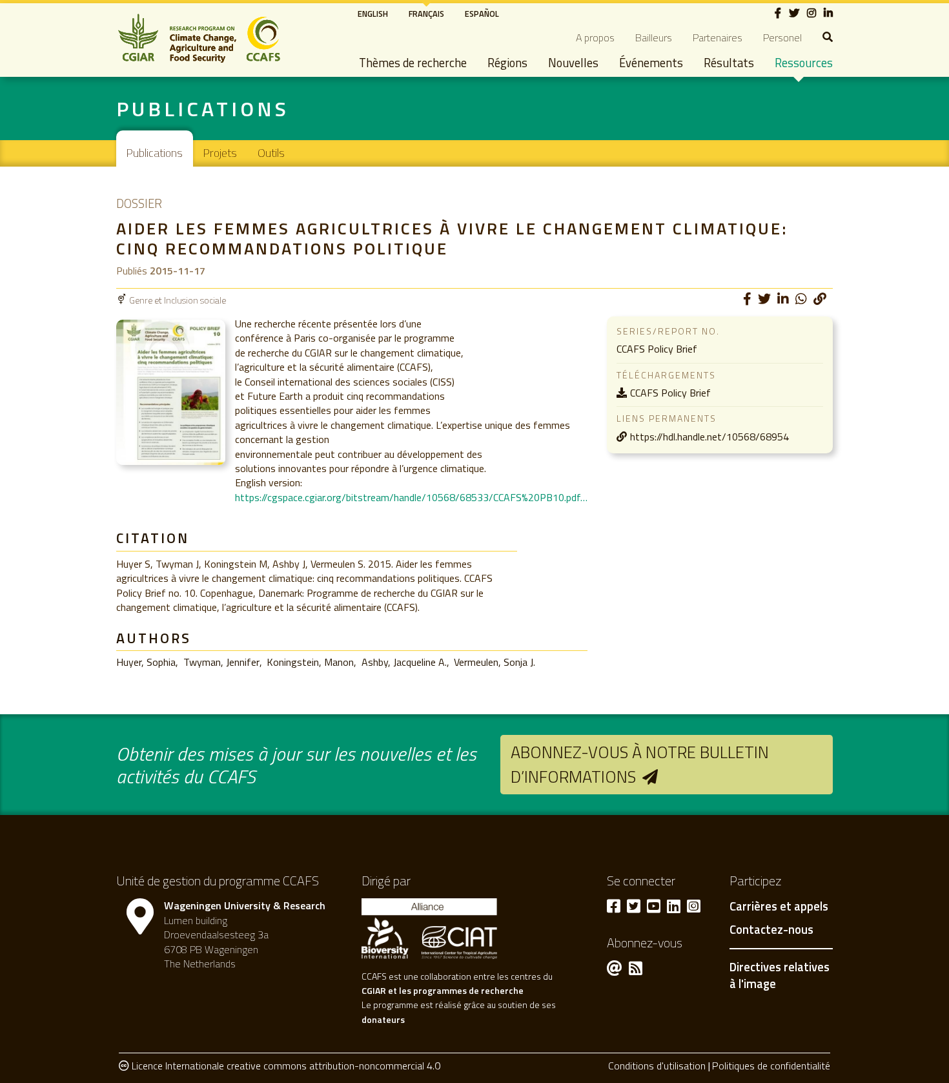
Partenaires (717, 37)
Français (426, 13)
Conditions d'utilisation (657, 1065)
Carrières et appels (779, 906)
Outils (271, 152)
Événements (651, 63)
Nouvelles (573, 63)
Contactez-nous (771, 930)
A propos (595, 37)
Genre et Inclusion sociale (177, 300)
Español (482, 13)
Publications (155, 152)
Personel (782, 37)
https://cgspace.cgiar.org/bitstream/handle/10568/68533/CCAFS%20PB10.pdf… (411, 497)
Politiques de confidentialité (771, 1065)
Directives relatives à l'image (780, 975)
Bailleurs (653, 37)
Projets (220, 152)
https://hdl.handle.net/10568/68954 (709, 436)
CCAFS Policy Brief (670, 393)
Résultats (729, 63)
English (373, 13)
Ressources (804, 63)
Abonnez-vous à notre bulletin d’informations (640, 764)
